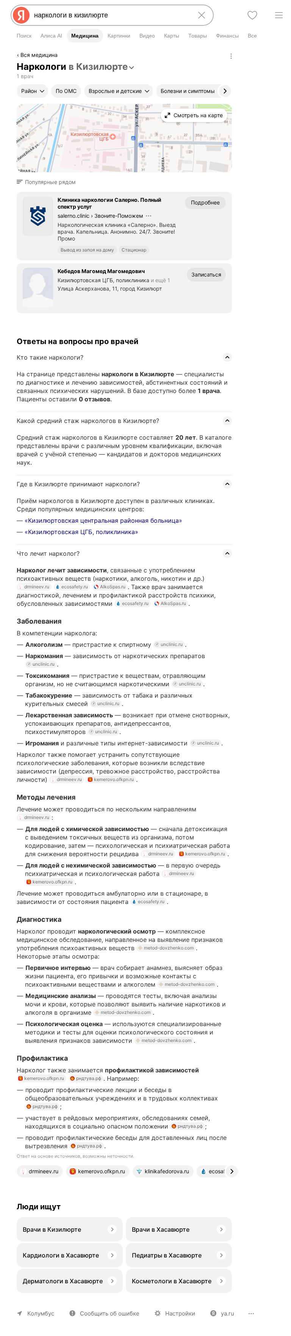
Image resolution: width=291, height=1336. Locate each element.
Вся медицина (39, 55)
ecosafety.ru (74, 586)
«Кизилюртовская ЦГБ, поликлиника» (81, 532)
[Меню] (278, 15)
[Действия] (231, 56)
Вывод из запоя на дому (87, 250)
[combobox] (111, 15)
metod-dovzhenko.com (169, 948)
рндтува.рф (88, 1078)
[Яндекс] (21, 15)
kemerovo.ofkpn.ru (114, 779)
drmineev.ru (36, 586)
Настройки (180, 1313)
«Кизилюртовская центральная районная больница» (103, 520)
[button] (48, 182)
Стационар (134, 250)
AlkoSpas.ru (112, 586)
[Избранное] (252, 15)
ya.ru (227, 1313)
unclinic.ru (172, 644)
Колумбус (40, 1313)
